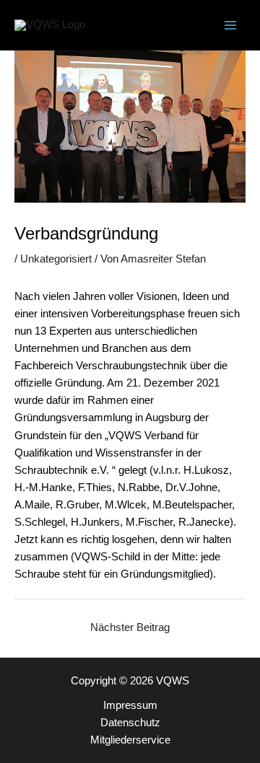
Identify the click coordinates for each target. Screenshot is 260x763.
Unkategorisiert (56, 259)
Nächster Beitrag (130, 627)
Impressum (130, 705)
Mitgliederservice (130, 740)
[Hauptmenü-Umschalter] (230, 25)
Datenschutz (130, 722)
